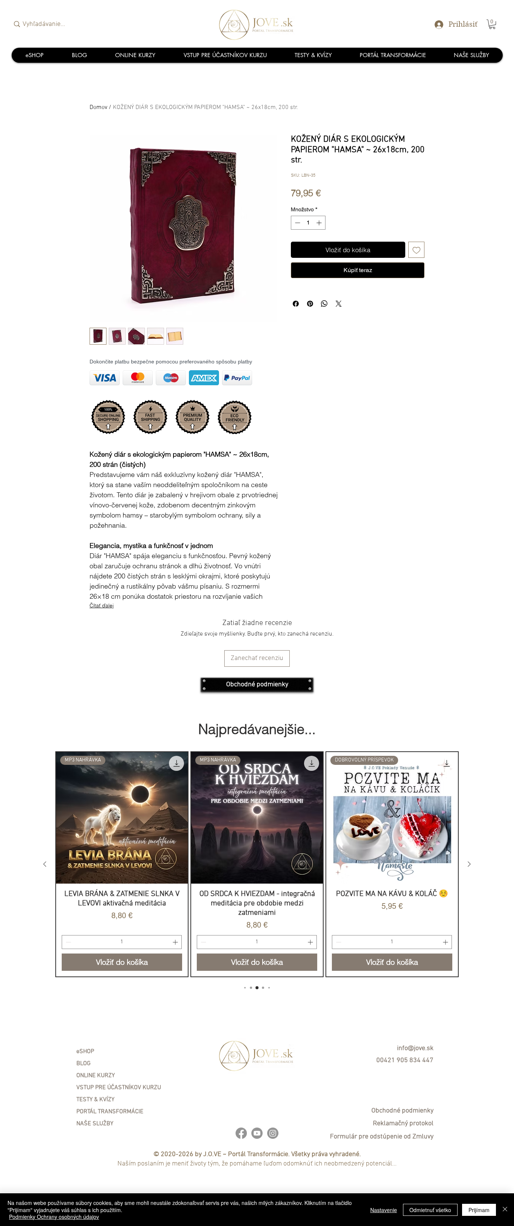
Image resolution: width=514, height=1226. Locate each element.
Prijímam (479, 1210)
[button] (375, 495)
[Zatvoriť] (504, 1209)
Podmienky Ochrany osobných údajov (54, 1216)
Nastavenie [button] (383, 1210)
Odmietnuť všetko (430, 1210)
